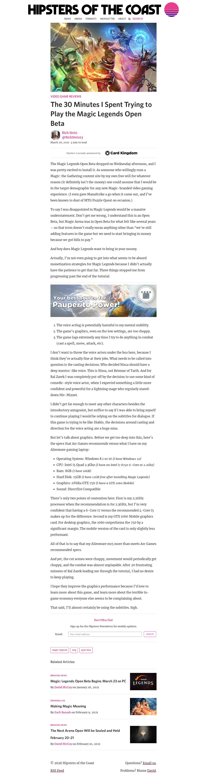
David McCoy (63, 687)
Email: (59, 634)
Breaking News (58, 675)
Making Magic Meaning (68, 706)
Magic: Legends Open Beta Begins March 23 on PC (88, 681)
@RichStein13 (72, 137)
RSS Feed (57, 771)
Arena (78, 18)
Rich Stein (69, 133)
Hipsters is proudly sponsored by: (83, 153)
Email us (149, 763)
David (151, 771)
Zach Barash (62, 712)
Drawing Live (57, 700)
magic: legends (59, 650)
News (67, 18)
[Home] (103, 9)
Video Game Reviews (65, 96)
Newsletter (107, 18)
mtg (74, 650)
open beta (86, 650)
